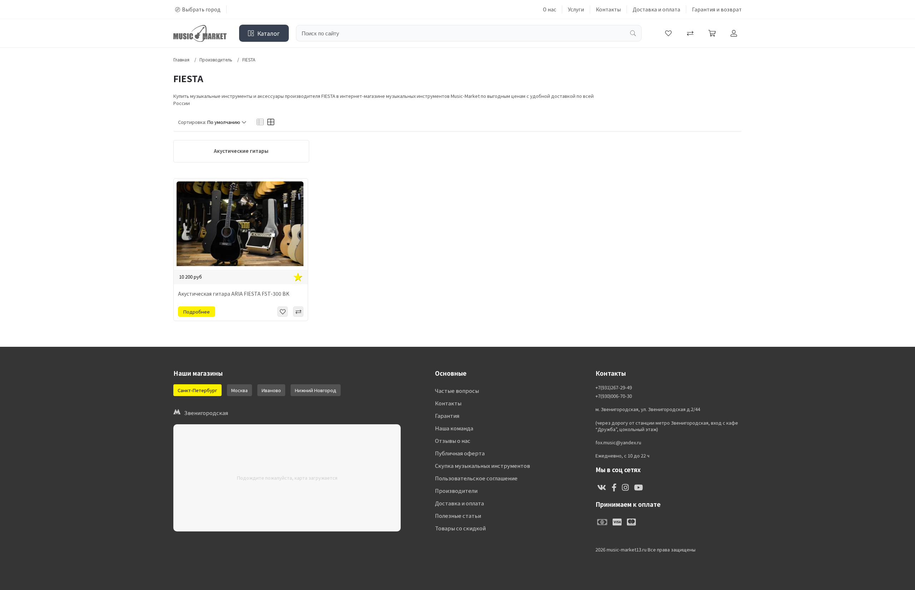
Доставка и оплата (656, 9)
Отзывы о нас (452, 440)
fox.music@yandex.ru (618, 442)
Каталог (268, 33)
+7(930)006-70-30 (613, 396)
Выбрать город (201, 9)
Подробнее (196, 311)
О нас (549, 9)
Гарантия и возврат (717, 9)
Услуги (576, 9)
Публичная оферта (460, 453)
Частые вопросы (457, 390)
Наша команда (454, 428)
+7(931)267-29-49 (613, 387)
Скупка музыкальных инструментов (482, 465)
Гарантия (447, 415)
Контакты (608, 9)
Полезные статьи (458, 515)
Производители (456, 490)
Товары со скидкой (460, 528)
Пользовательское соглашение (476, 478)
